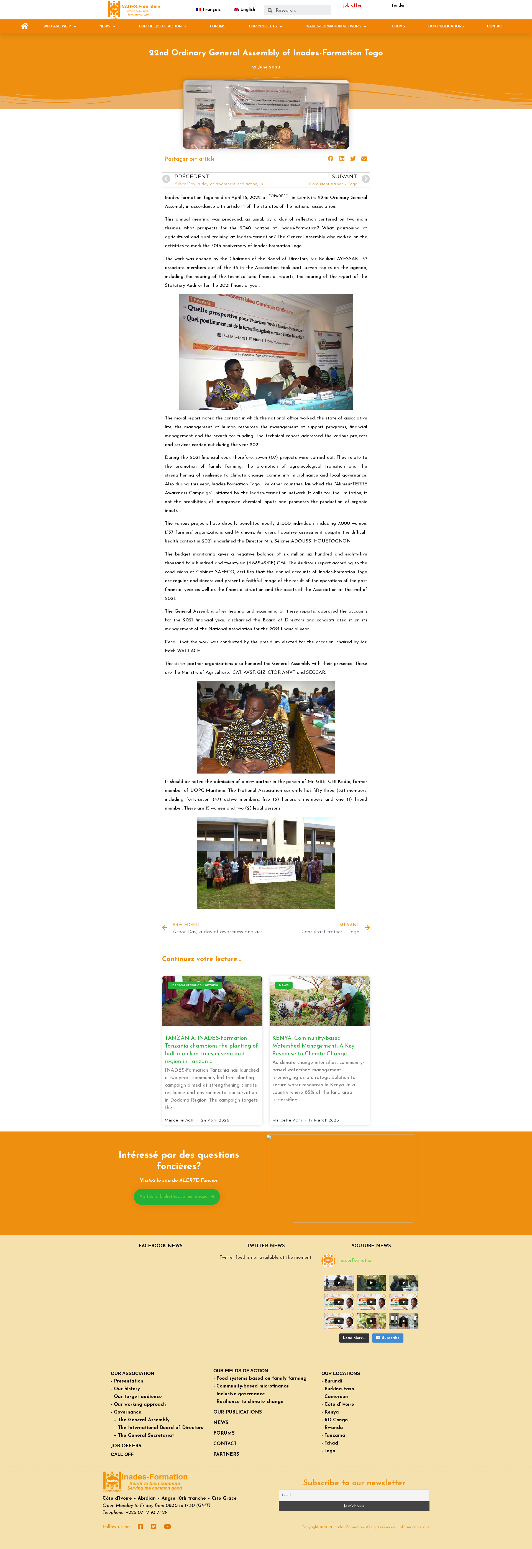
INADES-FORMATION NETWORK (333, 26)
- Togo (328, 1451)
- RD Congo (334, 1420)
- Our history (125, 1389)
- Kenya (330, 1412)
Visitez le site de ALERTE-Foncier (179, 1180)
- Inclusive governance (239, 1394)
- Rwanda (332, 1427)
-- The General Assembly (142, 1420)
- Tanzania (333, 1435)
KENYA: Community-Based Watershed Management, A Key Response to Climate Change (313, 1046)
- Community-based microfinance (251, 1386)
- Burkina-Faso (337, 1389)
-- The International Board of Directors (158, 1427)
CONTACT (495, 26)
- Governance (126, 1412)
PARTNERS (226, 1454)
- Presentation (127, 1381)
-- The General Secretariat (144, 1435)
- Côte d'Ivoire (337, 1404)
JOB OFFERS (126, 1446)
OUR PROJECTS (263, 26)
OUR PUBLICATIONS (446, 26)
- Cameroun (334, 1396)
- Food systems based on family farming (259, 1378)
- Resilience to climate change (248, 1401)
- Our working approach (138, 1404)
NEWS (104, 26)
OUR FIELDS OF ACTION (160, 26)
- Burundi (331, 1381)
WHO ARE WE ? (57, 26)
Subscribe (391, 1338)
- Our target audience (136, 1396)
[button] (25, 26)
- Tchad (329, 1443)
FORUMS (218, 26)
